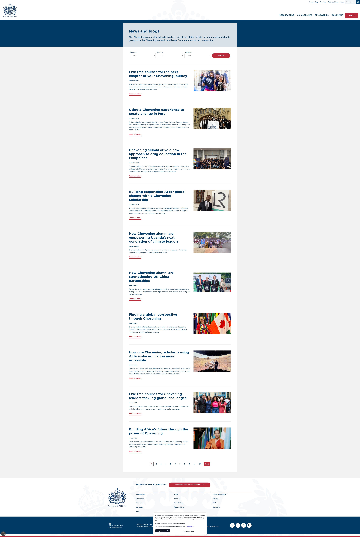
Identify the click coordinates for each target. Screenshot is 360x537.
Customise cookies (188, 531)
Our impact (338, 15)
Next (207, 464)
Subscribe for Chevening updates (189, 485)
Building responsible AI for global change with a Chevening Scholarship (157, 195)
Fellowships (322, 15)
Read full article (135, 94)
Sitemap (215, 499)
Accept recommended (162, 531)
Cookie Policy (190, 526)
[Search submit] (358, 2)
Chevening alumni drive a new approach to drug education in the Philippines (158, 154)
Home (342, 2)
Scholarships (304, 15)
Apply (352, 16)
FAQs (214, 503)
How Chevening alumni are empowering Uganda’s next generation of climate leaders (154, 237)
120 (200, 464)
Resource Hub (286, 15)
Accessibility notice (219, 494)
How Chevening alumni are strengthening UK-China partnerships (151, 276)
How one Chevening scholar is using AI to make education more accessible (159, 356)
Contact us (216, 507)
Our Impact (139, 507)
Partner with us (333, 2)
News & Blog (313, 2)
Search (221, 55)
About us (323, 2)
